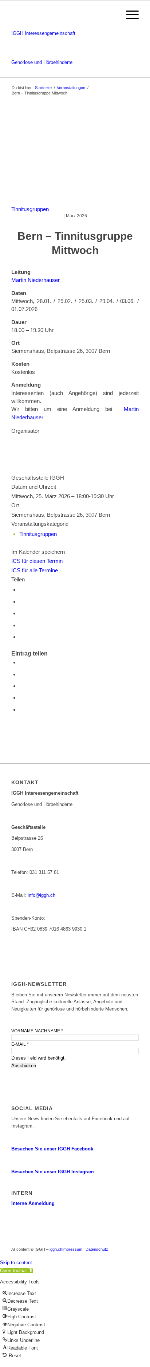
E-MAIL (20, 1044)
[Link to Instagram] (21, 637)
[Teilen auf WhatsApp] (21, 601)
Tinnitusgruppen (30, 209)
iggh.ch (56, 1249)
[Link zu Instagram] (133, 1249)
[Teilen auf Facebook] (21, 589)
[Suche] (107, 14)
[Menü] (129, 14)
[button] (16, 1270)
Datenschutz (97, 1249)
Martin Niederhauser (35, 280)
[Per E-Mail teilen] (21, 625)
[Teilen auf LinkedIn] (21, 613)
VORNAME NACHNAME (37, 1030)
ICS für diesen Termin (37, 561)
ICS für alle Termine (34, 570)
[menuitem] (129, 14)
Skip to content (16, 1262)
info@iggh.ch (41, 895)
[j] (75, 158)
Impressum (72, 1249)
